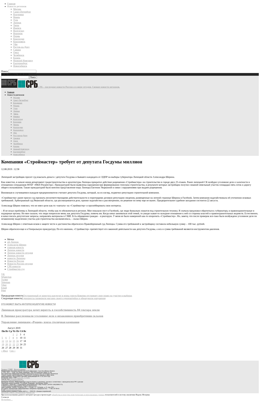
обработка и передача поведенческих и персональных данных (78, 395)
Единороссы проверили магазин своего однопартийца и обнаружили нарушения (63, 298)
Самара (17, 49)
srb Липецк (13, 242)
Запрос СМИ (6, 369)
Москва (17, 9)
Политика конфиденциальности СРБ (12, 380)
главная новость (15, 247)
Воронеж (18, 33)
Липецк (17, 22)
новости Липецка (16, 258)
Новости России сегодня (20, 263)
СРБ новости (14, 266)
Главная (11, 3)
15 (14, 341)
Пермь (16, 36)
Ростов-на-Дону (21, 47)
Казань (16, 58)
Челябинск (18, 55)
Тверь (16, 25)
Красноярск (19, 41)
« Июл (4, 351)
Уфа (15, 44)
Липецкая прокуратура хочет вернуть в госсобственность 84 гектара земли (50, 310)
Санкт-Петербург (22, 12)
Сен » (12, 351)
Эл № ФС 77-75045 (23, 378)
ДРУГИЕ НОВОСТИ (45, 304)
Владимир (18, 14)
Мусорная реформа (16, 379)
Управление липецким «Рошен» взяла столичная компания (40, 322)
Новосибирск (20, 66)
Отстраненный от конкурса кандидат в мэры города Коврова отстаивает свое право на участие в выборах (77, 295)
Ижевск (17, 28)
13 (6, 341)
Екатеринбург (20, 63)
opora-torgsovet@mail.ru (13, 390)
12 (3, 341)
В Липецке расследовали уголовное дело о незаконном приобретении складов (52, 316)
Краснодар (18, 39)
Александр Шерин (16, 244)
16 (17, 341)
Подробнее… (7, 399)
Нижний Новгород (23, 60)
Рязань (16, 17)
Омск (16, 52)
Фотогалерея (19, 369)
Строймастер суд (16, 269)
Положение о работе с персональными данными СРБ (18, 392)
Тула (15, 20)
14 (10, 341)
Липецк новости (15, 250)
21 (10, 344)
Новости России (15, 261)
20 (6, 344)
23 (17, 344)
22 (14, 344)
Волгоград (18, 31)
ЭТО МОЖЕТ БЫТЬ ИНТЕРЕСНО (18, 304)
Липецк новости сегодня (20, 253)
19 (3, 344)
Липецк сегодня (15, 255)
